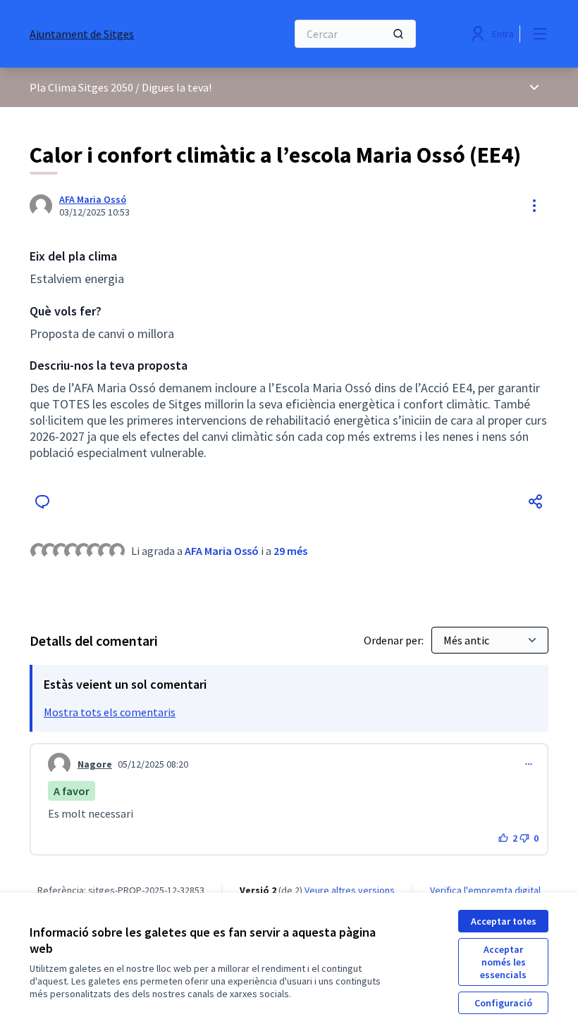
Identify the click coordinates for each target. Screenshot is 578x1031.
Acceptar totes (503, 921)
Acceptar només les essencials (503, 962)
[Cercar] (398, 33)
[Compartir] (535, 501)
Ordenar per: (395, 640)
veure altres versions (350, 890)
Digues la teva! (176, 87)
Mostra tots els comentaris (110, 712)
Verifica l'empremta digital (485, 890)
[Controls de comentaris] (529, 764)
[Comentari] (42, 501)
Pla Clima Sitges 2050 (81, 87)
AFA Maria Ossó (92, 199)
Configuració (503, 1002)
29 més (290, 551)
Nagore (95, 764)
